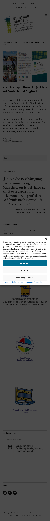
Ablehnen (25, 270)
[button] (46, 239)
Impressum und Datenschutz (32, 282)
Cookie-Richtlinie (12, 282)
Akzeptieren (25, 263)
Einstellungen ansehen (25, 277)
